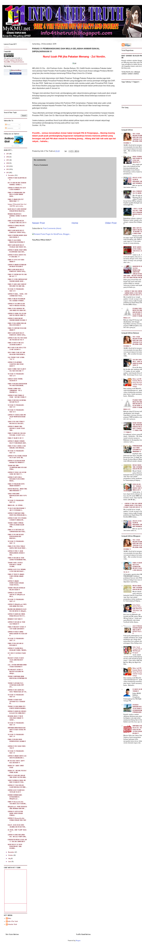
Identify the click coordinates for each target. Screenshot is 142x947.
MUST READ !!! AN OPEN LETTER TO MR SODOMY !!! (17, 348)
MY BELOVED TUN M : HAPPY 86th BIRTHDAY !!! (16, 762)
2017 (7, 154)
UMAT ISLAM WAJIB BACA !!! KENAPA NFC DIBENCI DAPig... (17, 231)
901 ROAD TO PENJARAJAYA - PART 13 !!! (16, 290)
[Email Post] (65, 151)
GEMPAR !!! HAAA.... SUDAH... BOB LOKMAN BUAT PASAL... (17, 295)
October (11, 855)
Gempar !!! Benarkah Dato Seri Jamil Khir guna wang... (17, 205)
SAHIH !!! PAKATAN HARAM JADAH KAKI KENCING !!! (17, 236)
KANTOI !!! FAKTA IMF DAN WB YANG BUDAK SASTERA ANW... (17, 776)
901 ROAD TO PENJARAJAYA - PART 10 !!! (16, 411)
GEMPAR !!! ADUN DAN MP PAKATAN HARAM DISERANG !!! (17, 319)
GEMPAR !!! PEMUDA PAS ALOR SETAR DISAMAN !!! (17, 189)
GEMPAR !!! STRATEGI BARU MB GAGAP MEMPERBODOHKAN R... (17, 417)
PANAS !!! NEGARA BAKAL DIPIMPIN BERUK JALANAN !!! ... (17, 741)
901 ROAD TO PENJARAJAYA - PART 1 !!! (16, 752)
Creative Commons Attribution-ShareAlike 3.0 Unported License (14, 61)
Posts (8, 125)
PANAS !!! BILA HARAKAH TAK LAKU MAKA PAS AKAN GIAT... (17, 309)
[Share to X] (74, 151)
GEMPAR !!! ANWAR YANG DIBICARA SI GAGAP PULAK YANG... (16, 428)
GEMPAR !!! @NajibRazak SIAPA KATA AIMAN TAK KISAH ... (17, 605)
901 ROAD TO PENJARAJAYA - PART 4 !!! (16, 696)
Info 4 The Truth (13, 921)
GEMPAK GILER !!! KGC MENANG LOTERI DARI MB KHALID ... (17, 570)
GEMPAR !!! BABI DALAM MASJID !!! (17, 179)
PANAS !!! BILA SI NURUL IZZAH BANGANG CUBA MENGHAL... (17, 447)
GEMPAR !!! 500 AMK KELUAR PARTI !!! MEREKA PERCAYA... (17, 305)
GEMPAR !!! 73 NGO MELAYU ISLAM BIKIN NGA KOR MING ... (17, 786)
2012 (7, 169)
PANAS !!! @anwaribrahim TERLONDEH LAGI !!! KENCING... (17, 803)
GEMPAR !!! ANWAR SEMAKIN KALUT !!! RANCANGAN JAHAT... (17, 442)
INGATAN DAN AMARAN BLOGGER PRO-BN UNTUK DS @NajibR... (17, 610)
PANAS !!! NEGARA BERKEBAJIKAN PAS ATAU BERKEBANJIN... (17, 385)
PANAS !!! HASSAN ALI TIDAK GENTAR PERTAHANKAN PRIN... (17, 559)
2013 (7, 166)
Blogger (78, 940)
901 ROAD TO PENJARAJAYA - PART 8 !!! (16, 501)
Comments (10, 128)
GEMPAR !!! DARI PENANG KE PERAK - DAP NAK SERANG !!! (17, 396)
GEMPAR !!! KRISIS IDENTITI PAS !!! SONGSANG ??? (17, 256)
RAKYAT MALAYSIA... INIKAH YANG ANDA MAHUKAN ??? (17, 490)
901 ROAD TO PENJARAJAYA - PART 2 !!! (16, 735)
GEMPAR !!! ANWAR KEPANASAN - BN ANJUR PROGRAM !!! (17, 266)
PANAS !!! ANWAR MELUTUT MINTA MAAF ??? (16, 200)
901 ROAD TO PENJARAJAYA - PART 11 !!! (16, 406)
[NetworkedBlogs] (15, 70)
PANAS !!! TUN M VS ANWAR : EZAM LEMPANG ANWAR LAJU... (16, 576)
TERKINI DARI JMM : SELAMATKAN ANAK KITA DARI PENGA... (17, 467)
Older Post (110, 223)
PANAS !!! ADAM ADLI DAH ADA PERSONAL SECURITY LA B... (17, 434)
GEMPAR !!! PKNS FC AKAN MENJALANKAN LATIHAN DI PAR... (16, 553)
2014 (7, 163)
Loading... (7, 47)
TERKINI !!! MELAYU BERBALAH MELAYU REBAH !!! (16, 589)
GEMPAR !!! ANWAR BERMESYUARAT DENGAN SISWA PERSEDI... (16, 583)
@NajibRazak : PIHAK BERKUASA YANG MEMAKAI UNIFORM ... (17, 807)
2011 (7, 173)
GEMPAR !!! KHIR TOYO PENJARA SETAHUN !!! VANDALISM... (17, 519)
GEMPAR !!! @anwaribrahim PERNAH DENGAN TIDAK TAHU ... (17, 820)
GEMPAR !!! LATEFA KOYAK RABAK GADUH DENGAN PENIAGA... (15, 813)
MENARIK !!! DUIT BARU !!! (15, 619)
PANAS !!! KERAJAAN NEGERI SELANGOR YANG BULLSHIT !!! (17, 222)
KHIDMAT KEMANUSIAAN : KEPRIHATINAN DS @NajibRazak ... (15, 797)
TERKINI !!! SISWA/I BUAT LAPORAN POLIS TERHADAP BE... (16, 701)
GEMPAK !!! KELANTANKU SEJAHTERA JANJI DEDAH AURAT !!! (16, 364)
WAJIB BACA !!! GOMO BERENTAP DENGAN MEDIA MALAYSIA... (17, 210)
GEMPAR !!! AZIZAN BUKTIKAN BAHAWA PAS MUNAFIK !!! (16, 462)
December (11, 175)
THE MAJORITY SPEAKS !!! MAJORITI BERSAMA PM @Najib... (15, 671)
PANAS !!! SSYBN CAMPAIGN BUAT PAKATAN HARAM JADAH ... (17, 280)
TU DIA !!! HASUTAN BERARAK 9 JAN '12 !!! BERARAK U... (17, 509)
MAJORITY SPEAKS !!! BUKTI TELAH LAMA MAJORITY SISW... (16, 660)
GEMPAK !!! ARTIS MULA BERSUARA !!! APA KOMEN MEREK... (16, 479)
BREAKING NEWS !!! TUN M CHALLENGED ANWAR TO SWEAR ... (15, 718)
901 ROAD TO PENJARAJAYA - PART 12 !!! (16, 375)
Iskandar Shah (12, 924)
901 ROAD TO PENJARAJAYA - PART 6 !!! (16, 600)
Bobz (9, 918)
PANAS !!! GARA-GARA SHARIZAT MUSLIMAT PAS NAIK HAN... (17, 285)
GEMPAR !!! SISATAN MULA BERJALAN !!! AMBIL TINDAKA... (17, 649)
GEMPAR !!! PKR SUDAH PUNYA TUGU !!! (16, 747)
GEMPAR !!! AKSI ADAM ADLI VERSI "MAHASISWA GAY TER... (17, 691)
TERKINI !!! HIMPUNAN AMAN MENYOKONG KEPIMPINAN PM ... (17, 678)
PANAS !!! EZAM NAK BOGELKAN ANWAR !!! (17, 329)
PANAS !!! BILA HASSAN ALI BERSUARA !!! (15, 644)
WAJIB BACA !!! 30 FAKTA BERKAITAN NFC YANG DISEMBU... (15, 846)
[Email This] (70, 151)
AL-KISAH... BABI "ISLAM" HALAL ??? (17, 831)
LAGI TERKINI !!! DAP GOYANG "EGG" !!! (16, 358)
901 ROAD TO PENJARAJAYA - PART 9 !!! (16, 452)
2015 (7, 160)
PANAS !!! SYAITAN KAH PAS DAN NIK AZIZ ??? (17, 275)
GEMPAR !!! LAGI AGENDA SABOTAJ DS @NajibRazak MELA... (16, 594)
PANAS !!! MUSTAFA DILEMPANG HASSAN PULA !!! (17, 401)
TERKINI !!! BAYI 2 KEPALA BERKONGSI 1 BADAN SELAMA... (15, 564)
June (10, 862)
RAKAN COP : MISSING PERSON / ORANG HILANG (17, 771)
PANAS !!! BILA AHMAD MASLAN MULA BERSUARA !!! (17, 324)
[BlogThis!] (72, 151)
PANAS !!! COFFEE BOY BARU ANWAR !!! (16, 261)
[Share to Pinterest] (78, 151)
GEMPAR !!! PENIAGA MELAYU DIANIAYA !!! (16, 226)
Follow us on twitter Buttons (16, 146)
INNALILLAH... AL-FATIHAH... (15, 505)
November (11, 852)
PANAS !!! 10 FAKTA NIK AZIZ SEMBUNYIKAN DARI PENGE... (17, 531)
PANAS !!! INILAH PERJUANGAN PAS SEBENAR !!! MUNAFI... (16, 300)
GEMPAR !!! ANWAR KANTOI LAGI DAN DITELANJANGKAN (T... (17, 757)
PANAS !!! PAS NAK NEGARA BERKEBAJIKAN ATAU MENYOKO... (16, 536)
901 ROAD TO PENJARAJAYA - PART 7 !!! (16, 542)
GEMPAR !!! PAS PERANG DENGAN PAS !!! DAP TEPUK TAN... (17, 457)
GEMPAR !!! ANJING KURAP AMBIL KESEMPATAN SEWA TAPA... (17, 251)
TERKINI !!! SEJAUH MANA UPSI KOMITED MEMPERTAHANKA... (17, 707)
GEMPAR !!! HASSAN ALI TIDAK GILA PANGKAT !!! (16, 623)
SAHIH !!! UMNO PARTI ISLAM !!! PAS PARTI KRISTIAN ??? (17, 370)
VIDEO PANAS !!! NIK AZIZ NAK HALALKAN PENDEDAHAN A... (17, 353)
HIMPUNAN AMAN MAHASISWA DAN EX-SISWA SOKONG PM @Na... (17, 730)
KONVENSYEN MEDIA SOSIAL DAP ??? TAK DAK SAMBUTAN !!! (17, 840)
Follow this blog (15, 73)
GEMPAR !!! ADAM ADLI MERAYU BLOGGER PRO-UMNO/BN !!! (17, 712)
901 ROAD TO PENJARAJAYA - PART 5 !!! (16, 639)
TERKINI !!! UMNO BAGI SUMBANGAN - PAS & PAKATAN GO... (15, 390)
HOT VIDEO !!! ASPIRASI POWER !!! (17, 654)
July (9, 858)
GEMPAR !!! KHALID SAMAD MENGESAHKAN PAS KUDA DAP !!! (17, 634)
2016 (7, 157)
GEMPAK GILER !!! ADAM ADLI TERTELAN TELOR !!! (16, 791)
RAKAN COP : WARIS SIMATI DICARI (16, 766)
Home (75, 223)
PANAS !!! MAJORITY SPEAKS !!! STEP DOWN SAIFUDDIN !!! (17, 628)
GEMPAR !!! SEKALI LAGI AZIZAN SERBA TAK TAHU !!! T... (17, 473)
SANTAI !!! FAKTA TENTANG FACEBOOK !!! (15, 380)
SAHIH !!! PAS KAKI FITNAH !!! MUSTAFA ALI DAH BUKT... (16, 422)
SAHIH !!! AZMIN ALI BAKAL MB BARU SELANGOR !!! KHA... (17, 781)
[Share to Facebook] (76, 151)
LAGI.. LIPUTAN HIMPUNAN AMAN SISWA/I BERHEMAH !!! (17, 666)
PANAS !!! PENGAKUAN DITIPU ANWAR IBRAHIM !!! (16, 485)
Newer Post (38, 223)
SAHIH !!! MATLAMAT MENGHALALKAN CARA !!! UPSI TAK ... (17, 495)
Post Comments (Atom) (52, 228)
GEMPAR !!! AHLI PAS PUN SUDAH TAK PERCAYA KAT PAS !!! (17, 339)
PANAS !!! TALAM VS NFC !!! (15, 438)
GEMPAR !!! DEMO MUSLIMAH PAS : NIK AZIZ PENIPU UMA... (17, 836)
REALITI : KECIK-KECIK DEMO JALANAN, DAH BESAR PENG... (17, 826)
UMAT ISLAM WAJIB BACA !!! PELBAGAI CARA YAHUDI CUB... (17, 246)
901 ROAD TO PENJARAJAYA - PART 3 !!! (16, 724)
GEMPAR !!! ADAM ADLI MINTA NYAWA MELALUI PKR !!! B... (16, 615)
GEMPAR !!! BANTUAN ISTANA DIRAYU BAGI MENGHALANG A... (17, 514)
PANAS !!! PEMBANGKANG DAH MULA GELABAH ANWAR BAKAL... (16, 194)
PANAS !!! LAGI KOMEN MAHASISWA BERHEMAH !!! (16, 241)
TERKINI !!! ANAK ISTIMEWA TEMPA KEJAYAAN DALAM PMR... (16, 525)
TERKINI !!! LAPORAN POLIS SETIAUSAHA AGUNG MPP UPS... (16, 685)
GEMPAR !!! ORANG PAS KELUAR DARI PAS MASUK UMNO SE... (17, 314)
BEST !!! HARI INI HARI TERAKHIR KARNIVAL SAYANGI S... (17, 184)
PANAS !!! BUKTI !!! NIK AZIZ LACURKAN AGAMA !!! (16, 344)
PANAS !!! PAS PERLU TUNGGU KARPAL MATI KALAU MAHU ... (17, 547)
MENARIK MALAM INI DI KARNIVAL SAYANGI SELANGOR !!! (17, 216)
